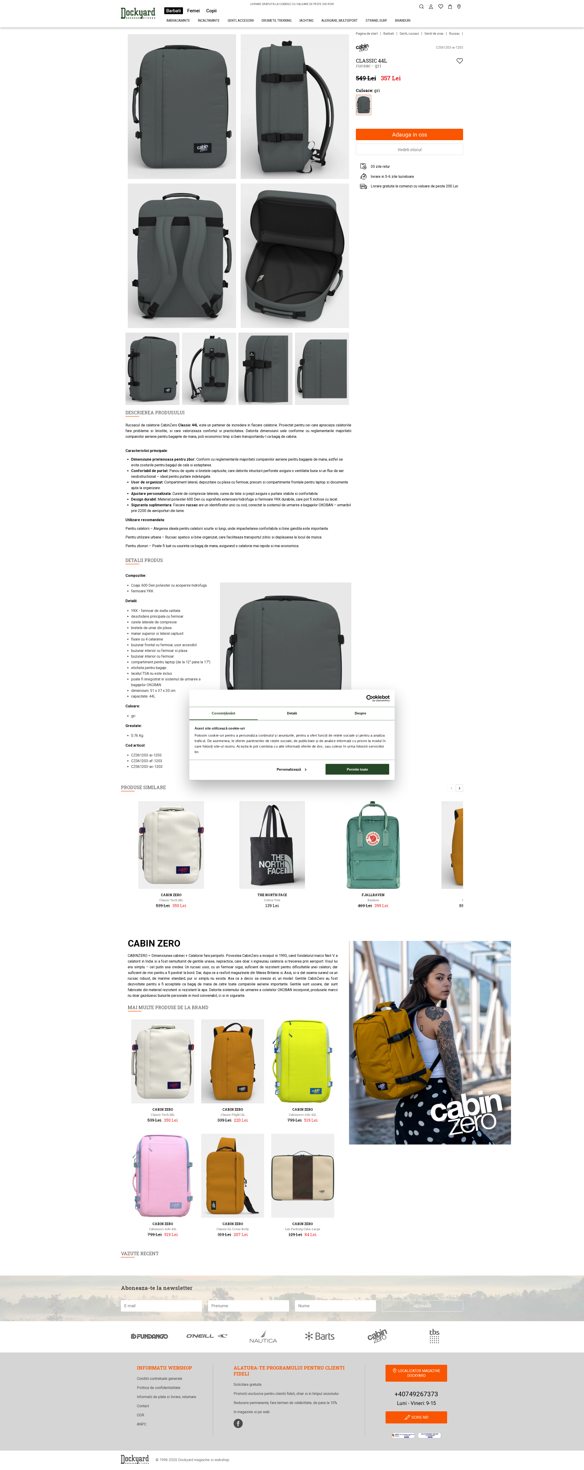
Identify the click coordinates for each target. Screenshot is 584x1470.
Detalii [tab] (292, 713)
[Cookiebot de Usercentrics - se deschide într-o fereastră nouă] (370, 698)
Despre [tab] (360, 713)
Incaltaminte (209, 20)
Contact (143, 1406)
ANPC (141, 1424)
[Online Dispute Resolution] (429, 1435)
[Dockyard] (138, 14)
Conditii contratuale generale (159, 1378)
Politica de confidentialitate (158, 1388)
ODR (140, 1415)
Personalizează (289, 769)
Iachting (306, 20)
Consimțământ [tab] (223, 713)
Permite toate (357, 769)
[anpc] (403, 1435)
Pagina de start (367, 33)
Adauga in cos (409, 134)
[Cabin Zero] (362, 47)
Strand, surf (376, 20)
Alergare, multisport (339, 20)
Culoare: (364, 90)
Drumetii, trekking (277, 20)
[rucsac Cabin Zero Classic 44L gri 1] (363, 104)
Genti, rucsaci (409, 33)
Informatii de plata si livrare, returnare (166, 1397)
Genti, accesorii (241, 20)
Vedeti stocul (410, 149)
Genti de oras (434, 33)
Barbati (173, 10)
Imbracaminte (178, 20)
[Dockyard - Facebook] (238, 1423)
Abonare (423, 1306)
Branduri (402, 20)
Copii (211, 10)
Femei (193, 10)
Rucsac (454, 33)
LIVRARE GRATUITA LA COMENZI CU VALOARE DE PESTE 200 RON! (292, 4)
